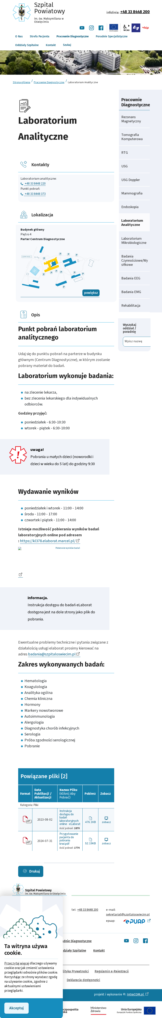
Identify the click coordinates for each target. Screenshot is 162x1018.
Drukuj (34, 871)
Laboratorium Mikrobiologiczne (133, 240)
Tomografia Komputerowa (132, 136)
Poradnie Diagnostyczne (74, 941)
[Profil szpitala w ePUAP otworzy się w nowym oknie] (136, 921)
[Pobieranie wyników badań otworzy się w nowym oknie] (66, 562)
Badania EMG (131, 291)
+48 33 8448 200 (135, 11)
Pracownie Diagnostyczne (49, 82)
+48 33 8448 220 (35, 183)
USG (124, 166)
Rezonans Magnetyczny (131, 119)
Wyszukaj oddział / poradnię (129, 328)
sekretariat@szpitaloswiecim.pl (128, 914)
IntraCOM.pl (136, 994)
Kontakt (99, 950)
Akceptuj (16, 1008)
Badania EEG (130, 278)
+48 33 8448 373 (35, 194)
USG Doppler (130, 179)
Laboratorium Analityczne (132, 222)
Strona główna (21, 82)
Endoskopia (129, 207)
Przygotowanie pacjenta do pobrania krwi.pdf (68, 839)
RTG (124, 152)
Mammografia (131, 193)
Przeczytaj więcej (16, 963)
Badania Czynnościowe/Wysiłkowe (134, 260)
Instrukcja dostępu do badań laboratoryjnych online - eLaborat (69, 818)
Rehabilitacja (130, 305)
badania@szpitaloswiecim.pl (52, 654)
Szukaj (67, 45)
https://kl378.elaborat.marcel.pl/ (47, 541)
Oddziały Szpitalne (72, 950)
